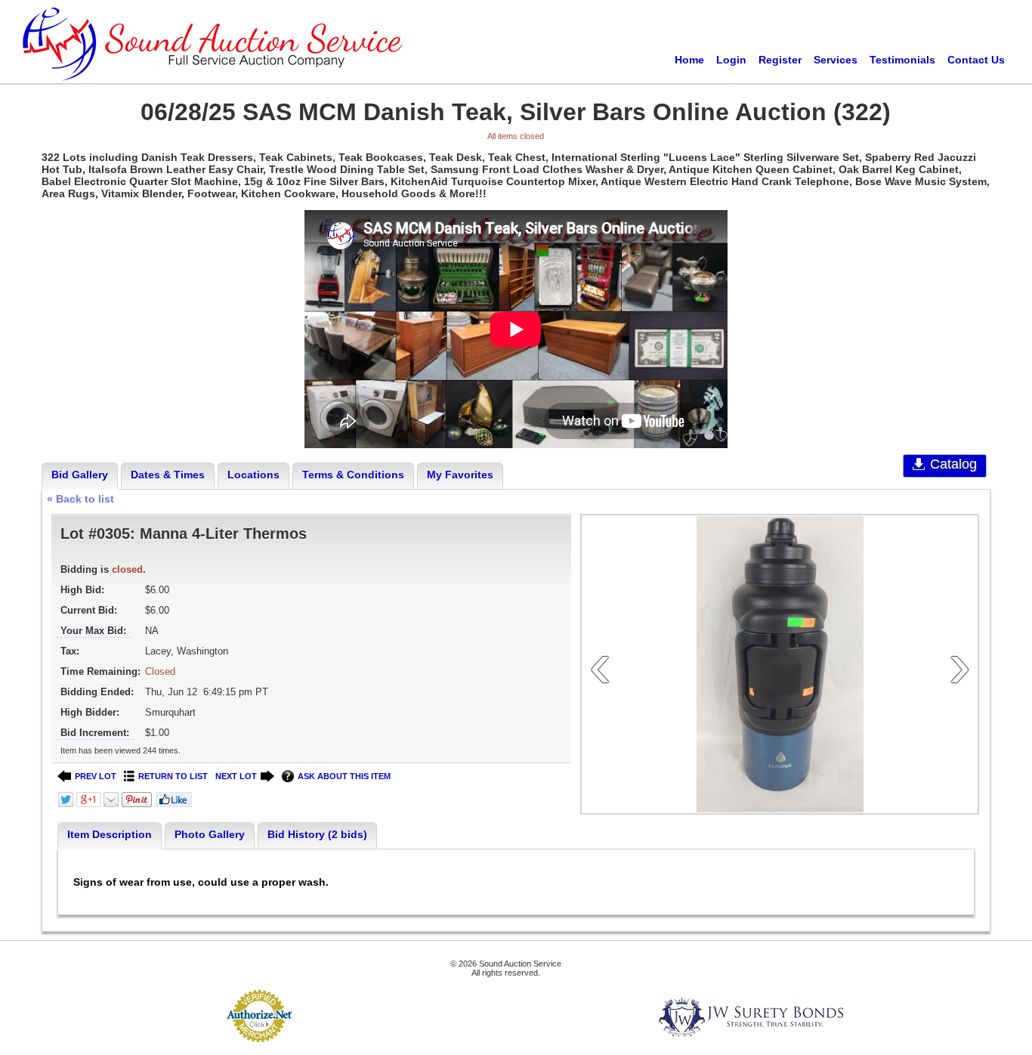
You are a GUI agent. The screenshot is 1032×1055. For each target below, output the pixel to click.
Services (835, 60)
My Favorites (460, 475)
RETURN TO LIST (173, 776)
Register (780, 60)
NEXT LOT (236, 776)
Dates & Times (168, 475)
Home (689, 60)
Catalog (953, 464)
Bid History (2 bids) (317, 834)
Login (731, 60)
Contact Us (976, 60)
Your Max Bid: (93, 630)
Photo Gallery (210, 834)
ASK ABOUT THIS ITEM (344, 776)
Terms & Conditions (353, 475)
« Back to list (80, 499)
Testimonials (902, 60)
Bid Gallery (79, 475)
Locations (253, 475)
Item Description (109, 834)
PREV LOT (95, 776)
